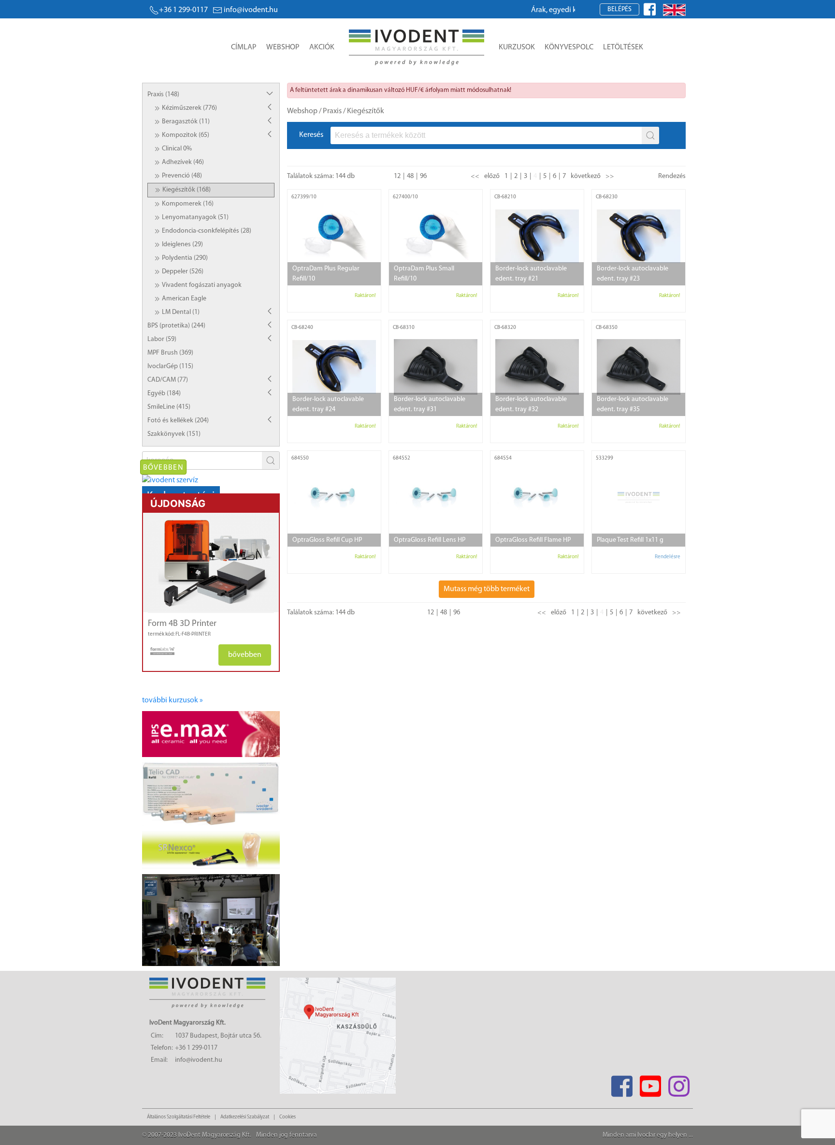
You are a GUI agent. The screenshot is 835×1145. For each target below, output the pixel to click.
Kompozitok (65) (185, 135)
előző (492, 176)
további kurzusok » (172, 700)
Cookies (287, 1117)
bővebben (244, 655)
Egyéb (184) (164, 393)
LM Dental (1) (181, 312)
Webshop (283, 47)
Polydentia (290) (185, 258)
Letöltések (623, 47)
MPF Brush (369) (170, 353)
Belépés (619, 9)
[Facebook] (621, 1083)
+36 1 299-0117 (183, 10)
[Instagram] (678, 1083)
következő (586, 176)
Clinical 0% (177, 148)
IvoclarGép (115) (170, 366)
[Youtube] (650, 1083)
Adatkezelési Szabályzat (244, 1117)
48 (410, 176)
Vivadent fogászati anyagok (202, 285)
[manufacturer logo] (158, 651)
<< (475, 176)
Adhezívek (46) (183, 162)
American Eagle (184, 298)
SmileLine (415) (168, 407)
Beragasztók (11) (186, 121)
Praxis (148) (163, 94)
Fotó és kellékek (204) (178, 420)
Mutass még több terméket (487, 589)
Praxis (332, 111)
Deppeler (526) (182, 271)
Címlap (244, 47)
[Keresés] (650, 135)
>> (609, 176)
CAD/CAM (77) (167, 380)
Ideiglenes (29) (182, 244)
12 (397, 176)
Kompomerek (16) (188, 204)
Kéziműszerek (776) (189, 108)
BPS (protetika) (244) (176, 325)
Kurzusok (517, 47)
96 (423, 176)
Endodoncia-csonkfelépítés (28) (206, 231)
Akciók (321, 47)
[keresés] (270, 460)
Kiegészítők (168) (186, 189)
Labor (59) (161, 339)
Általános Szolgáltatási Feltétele (178, 1117)
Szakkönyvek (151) (174, 434)
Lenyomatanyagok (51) (195, 217)
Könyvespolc (569, 47)
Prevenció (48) (182, 175)
